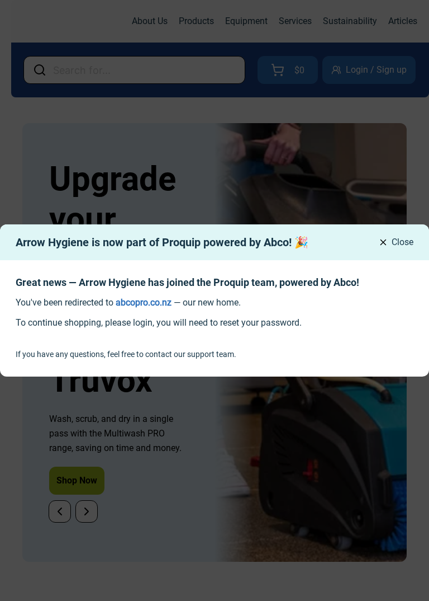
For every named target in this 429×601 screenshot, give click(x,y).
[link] (143, 302)
